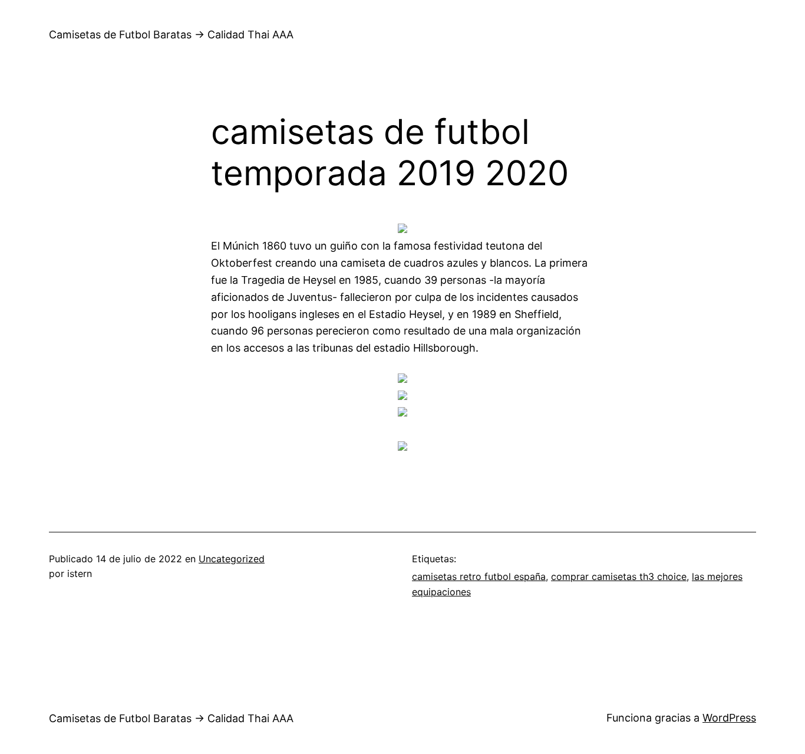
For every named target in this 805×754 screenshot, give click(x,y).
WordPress (729, 718)
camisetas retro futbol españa (479, 576)
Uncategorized (232, 559)
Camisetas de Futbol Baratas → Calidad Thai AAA (171, 34)
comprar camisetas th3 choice (619, 576)
